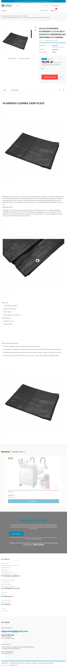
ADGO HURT (4, 610)
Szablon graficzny (9, 665)
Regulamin (4, 569)
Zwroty (3, 594)
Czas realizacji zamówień (8, 586)
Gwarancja (4, 592)
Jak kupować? (5, 563)
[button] (64, 1)
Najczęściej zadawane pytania (9, 565)
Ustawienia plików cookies (8, 574)
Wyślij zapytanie (16, 533)
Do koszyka (33, 501)
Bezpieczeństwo (6, 567)
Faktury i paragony (6, 584)
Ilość (43, 68)
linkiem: (35, 545)
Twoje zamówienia (6, 600)
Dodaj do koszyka (49, 77)
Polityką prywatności (37, 538)
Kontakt (3, 608)
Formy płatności (5, 582)
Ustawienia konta (6, 602)
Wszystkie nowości (17, 451)
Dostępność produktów (7, 580)
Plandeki (25, 16)
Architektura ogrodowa (15, 16)
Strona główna (4, 16)
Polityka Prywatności (7, 571)
